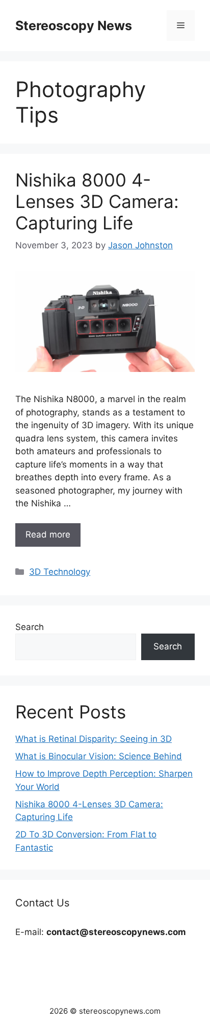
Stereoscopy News (73, 25)
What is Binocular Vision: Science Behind (98, 756)
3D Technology (59, 572)
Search (29, 627)
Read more (47, 534)
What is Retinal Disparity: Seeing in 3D (93, 739)
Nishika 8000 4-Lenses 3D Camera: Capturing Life (97, 201)
